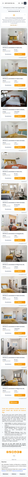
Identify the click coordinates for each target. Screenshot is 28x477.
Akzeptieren (22, 474)
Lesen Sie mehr (13, 25)
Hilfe (14, 456)
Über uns (14, 459)
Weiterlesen (5, 474)
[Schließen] (25, 14)
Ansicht (20, 54)
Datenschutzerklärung (17, 470)
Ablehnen (14, 474)
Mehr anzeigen (14, 402)
